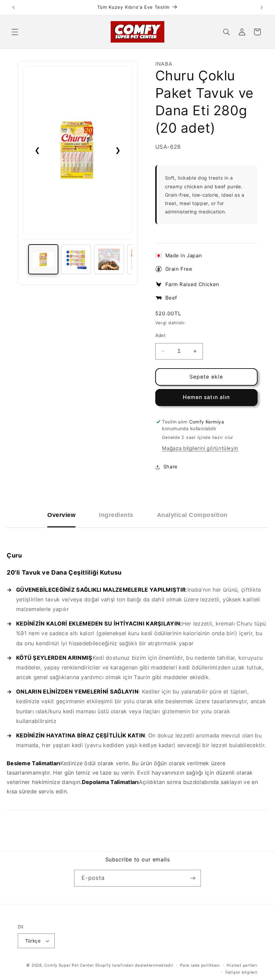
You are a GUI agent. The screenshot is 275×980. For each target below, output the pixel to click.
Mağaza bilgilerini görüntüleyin (200, 448)
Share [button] (170, 467)
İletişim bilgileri (241, 972)
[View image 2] (76, 259)
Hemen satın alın (206, 397)
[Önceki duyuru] (13, 7)
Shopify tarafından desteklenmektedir (134, 965)
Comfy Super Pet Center (69, 965)
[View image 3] (109, 259)
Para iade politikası (200, 965)
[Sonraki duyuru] (261, 7)
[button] (14, 32)
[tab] (61, 515)
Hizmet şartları (242, 965)
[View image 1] (43, 259)
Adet (160, 335)
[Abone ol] (193, 878)
